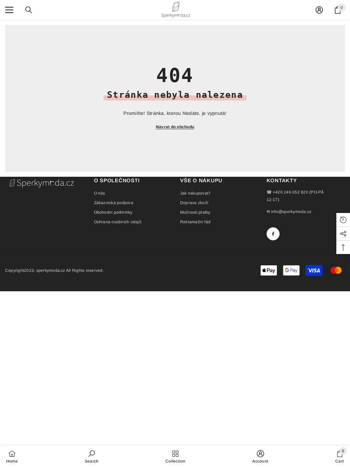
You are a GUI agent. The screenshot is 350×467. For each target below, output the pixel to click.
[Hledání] (29, 10)
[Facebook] (273, 233)
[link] (91, 456)
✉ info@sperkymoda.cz (289, 211)
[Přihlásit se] (319, 9)
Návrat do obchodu (175, 126)
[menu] (9, 10)
